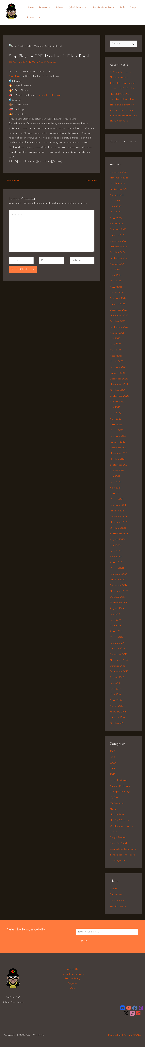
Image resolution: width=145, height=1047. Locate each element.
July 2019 (115, 614)
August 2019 (117, 608)
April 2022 (116, 425)
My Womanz (117, 803)
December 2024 (119, 241)
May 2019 (115, 625)
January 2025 (117, 235)
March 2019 (116, 637)
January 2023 (117, 373)
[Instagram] (140, 1008)
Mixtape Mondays (120, 791)
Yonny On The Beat (50, 95)
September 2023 (119, 327)
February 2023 (118, 367)
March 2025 (116, 224)
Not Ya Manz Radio (103, 7)
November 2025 (119, 178)
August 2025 (117, 195)
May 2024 (115, 281)
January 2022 (117, 442)
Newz (113, 809)
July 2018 (115, 683)
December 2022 (119, 379)
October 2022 (117, 390)
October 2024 (117, 252)
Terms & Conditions (72, 974)
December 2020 (119, 516)
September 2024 (119, 258)
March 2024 (116, 292)
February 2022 (118, 436)
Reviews (43, 7)
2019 (112, 757)
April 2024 (116, 287)
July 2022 (115, 407)
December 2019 (118, 585)
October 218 (116, 723)
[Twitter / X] (126, 1013)
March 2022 (116, 430)
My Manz (33, 62)
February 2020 (118, 574)
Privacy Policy (72, 978)
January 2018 (117, 717)
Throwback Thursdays (122, 855)
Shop (133, 7)
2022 (112, 774)
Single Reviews (118, 837)
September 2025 (119, 189)
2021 (112, 768)
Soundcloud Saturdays (123, 849)
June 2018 (115, 689)
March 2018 (116, 706)
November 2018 (119, 660)
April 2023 (116, 356)
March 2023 (116, 361)
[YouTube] (128, 1008)
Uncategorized (118, 860)
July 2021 (115, 476)
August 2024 (117, 264)
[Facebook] (134, 1008)
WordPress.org (118, 906)
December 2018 (118, 654)
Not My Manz (117, 814)
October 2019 (117, 597)
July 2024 (115, 269)
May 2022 (115, 419)
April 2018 (116, 700)
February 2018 (118, 712)
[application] (48, 8)
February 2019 (118, 643)
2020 (113, 763)
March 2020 (117, 568)
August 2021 (117, 470)
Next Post (93, 180)
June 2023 (115, 344)
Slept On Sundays (120, 843)
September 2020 (119, 534)
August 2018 (117, 677)
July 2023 (115, 338)
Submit (59, 7)
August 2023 (117, 333)
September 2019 (119, 602)
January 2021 (117, 511)
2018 (112, 751)
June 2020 (115, 551)
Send (84, 941)
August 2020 (117, 539)
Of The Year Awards (121, 826)
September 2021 (119, 465)
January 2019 (117, 648)
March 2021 (116, 499)
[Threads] (132, 1013)
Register (72, 983)
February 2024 (118, 298)
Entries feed (116, 894)
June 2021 (115, 482)
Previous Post (12, 180)
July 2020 (115, 545)
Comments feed (118, 900)
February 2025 (118, 229)
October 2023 (117, 321)
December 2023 (119, 310)
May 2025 (115, 212)
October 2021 (117, 459)
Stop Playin (15, 76)
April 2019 (116, 631)
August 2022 (117, 402)
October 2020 (118, 528)
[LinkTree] (138, 1013)
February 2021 (118, 505)
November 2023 (119, 315)
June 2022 (115, 413)
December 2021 (118, 448)
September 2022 (119, 396)
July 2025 (115, 201)
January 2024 (117, 304)
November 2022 (119, 384)
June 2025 (115, 206)
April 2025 (116, 218)
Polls (122, 7)
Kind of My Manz (120, 786)
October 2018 (117, 666)
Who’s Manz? (76, 7)
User (72, 988)
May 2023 (115, 350)
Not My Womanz (119, 820)
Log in (113, 889)
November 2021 (119, 453)
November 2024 (119, 247)
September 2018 (119, 671)
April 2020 (116, 562)
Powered (113, 1035)
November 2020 (119, 522)
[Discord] (122, 1008)
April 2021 (115, 493)
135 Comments (17, 62)
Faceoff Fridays (118, 780)
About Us (32, 17)
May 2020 (115, 557)
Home (30, 7)
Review (113, 832)
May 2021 (115, 488)
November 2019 (119, 591)
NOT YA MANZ (12, 21)
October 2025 (117, 183)
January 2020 (117, 580)
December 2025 (119, 172)
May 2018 (115, 694)
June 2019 (115, 620)
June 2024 (115, 275)
